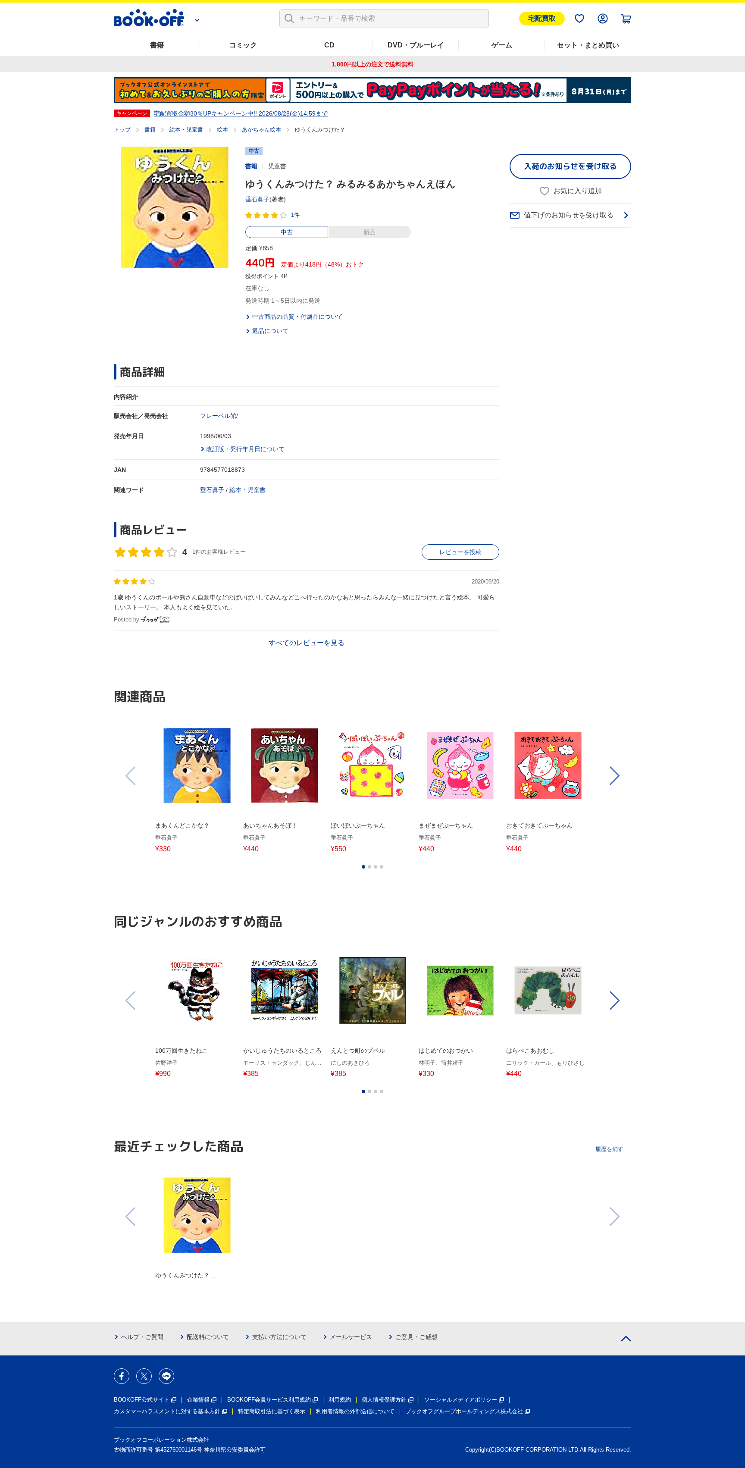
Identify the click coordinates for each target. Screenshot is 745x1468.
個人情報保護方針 (384, 1399)
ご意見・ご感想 (416, 1336)
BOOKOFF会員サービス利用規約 (269, 1399)
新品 (369, 232)
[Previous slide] (131, 776)
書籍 (157, 45)
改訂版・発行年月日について (245, 449)
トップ (122, 129)
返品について (270, 330)
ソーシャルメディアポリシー (460, 1399)
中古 (287, 232)
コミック (243, 45)
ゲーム (501, 45)
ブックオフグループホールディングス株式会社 (464, 1411)
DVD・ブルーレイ (416, 45)
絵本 (222, 129)
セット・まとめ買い (588, 45)
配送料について (208, 1336)
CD (329, 45)
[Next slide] (614, 776)
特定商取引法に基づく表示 (271, 1411)
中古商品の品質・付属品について (297, 316)
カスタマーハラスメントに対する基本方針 (167, 1411)
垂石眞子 (257, 199)
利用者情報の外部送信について (355, 1411)
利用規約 (340, 1399)
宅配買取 (542, 18)
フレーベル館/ (219, 415)
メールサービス (351, 1336)
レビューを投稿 (460, 552)
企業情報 (198, 1399)
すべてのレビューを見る (306, 642)
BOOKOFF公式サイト (141, 1399)
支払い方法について (279, 1336)
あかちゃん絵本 (261, 129)
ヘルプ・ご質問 (142, 1336)
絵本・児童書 (186, 129)
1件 (295, 215)
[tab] (363, 867)
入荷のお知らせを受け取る (570, 166)
